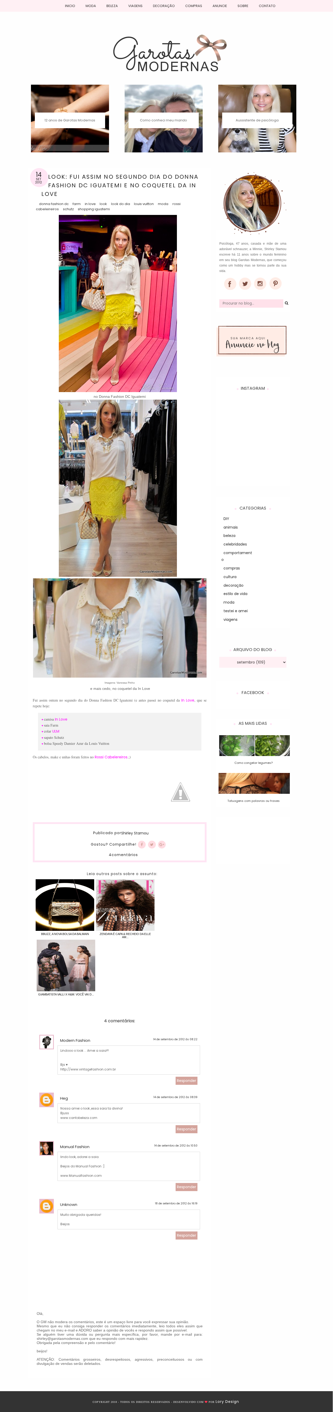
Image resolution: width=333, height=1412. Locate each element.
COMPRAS (193, 5)
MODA (91, 5)
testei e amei (235, 611)
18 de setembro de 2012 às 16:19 (176, 1203)
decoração (233, 585)
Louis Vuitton (144, 203)
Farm (77, 203)
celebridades (235, 544)
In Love (90, 203)
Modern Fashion (75, 1040)
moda (163, 203)
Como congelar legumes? (253, 763)
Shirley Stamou (135, 833)
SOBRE (243, 5)
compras (231, 568)
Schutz (68, 209)
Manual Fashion (74, 1146)
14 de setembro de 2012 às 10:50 (175, 1146)
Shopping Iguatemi (94, 209)
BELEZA (112, 5)
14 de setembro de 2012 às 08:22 (175, 1039)
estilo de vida (235, 593)
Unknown (68, 1204)
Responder (186, 1080)
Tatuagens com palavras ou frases (253, 801)
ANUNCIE (220, 5)
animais (230, 527)
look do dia (120, 203)
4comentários (123, 854)
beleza (229, 535)
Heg (64, 1098)
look (103, 203)
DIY (226, 518)
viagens (230, 619)
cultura (229, 576)
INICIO (70, 5)
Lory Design (227, 1401)
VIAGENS (135, 5)
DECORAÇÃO (164, 5)
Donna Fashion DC (54, 203)
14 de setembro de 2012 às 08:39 (175, 1097)
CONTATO (267, 5)
